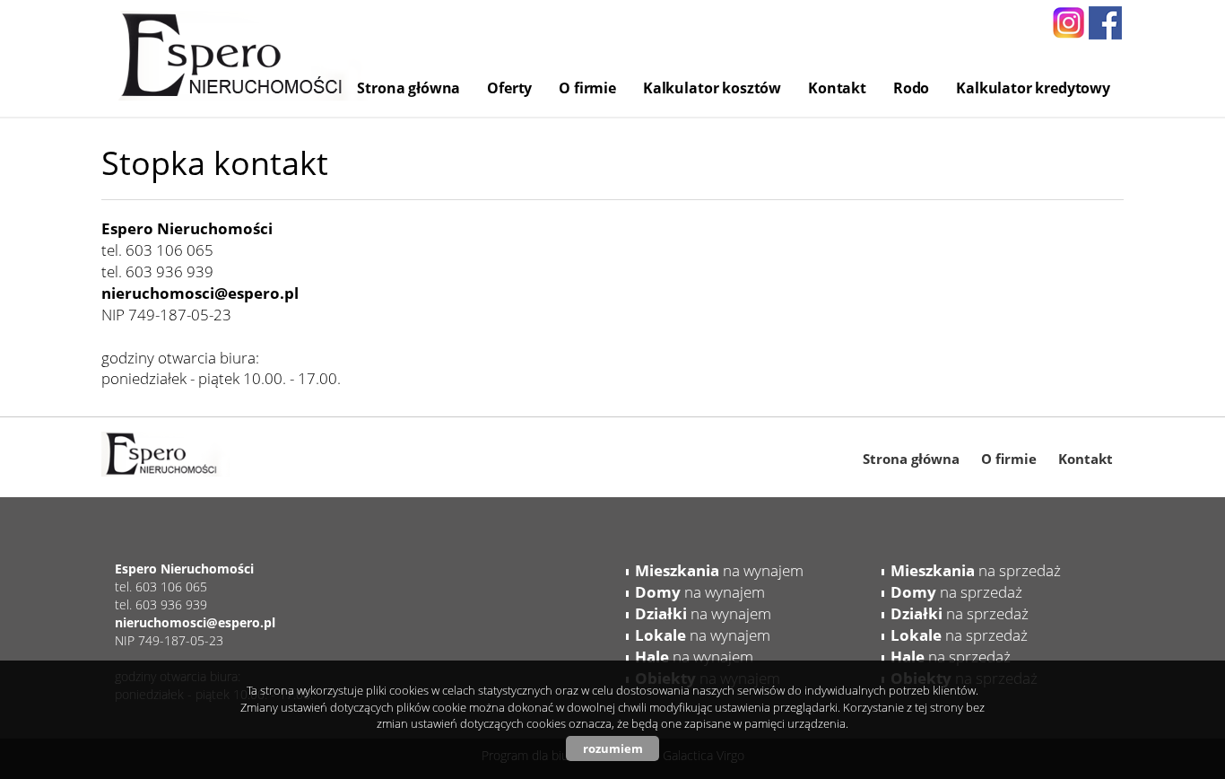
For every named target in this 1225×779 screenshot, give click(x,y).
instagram (1068, 22)
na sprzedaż (976, 570)
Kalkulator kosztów (712, 88)
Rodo (911, 88)
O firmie (587, 88)
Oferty (509, 88)
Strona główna (408, 88)
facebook (1105, 22)
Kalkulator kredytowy (1033, 88)
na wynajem (719, 570)
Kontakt (837, 88)
